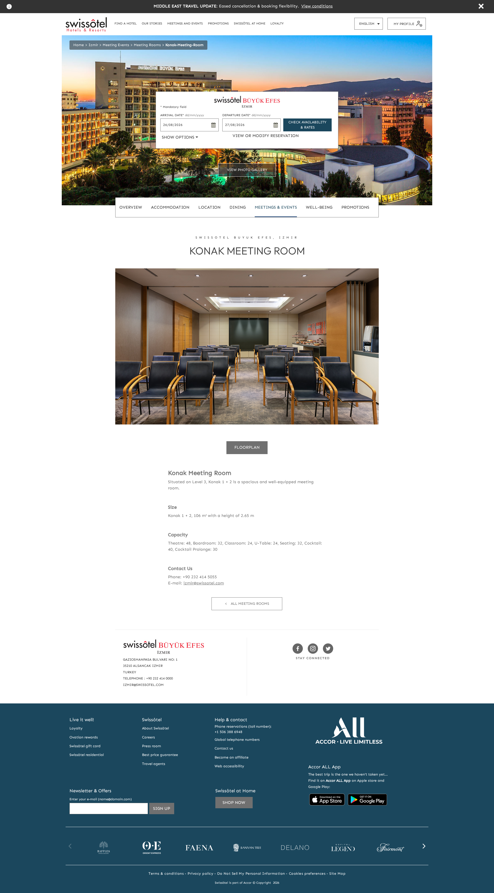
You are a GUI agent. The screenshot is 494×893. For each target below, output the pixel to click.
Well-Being (319, 207)
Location (209, 207)
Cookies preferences (307, 873)
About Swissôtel (155, 728)
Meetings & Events (276, 207)
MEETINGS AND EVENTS (185, 23)
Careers (148, 737)
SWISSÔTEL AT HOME (249, 23)
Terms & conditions (166, 873)
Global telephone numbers (237, 739)
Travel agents (153, 764)
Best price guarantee (160, 755)
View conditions (317, 6)
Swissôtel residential (86, 755)
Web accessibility (229, 766)
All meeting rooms (250, 603)
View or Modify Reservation (266, 135)
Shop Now (234, 802)
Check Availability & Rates (307, 125)
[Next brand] (424, 846)
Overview (130, 207)
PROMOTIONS (218, 23)
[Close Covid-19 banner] (481, 7)
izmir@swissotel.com (203, 583)
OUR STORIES (152, 23)
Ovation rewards (83, 737)
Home (78, 45)
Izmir (93, 45)
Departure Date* (246, 115)
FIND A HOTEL (125, 23)
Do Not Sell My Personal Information (251, 873)
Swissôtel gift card (85, 746)
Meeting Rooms (147, 45)
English (371, 25)
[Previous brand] (70, 846)
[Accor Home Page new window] (348, 753)
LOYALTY (277, 23)
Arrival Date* (182, 115)
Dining (238, 207)
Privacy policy (200, 873)
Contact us (224, 748)
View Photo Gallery (247, 170)
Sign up (163, 810)
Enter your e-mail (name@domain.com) (100, 799)
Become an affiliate (232, 757)
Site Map (337, 873)
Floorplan (247, 447)
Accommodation (170, 207)
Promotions (355, 207)
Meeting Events (116, 45)
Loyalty (76, 728)
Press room (151, 746)
